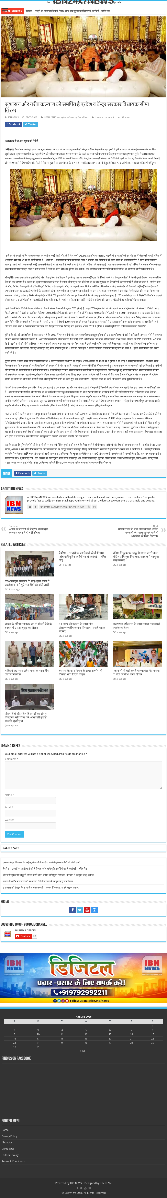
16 (14, 1038)
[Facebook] (72, 910)
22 (152, 1038)
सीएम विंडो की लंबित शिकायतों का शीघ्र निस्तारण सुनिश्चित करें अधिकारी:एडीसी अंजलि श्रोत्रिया (26, 717)
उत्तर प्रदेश (61, 117)
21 (131, 1038)
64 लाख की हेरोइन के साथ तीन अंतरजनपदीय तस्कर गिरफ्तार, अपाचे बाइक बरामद (82, 627)
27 (110, 1042)
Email (9, 807)
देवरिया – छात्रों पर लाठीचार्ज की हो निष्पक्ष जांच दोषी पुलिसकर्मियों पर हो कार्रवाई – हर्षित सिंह (82, 556)
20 (110, 1038)
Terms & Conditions (13, 1161)
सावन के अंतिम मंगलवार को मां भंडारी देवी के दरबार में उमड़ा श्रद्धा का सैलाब (28, 626)
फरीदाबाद (70, 117)
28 (131, 1042)
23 (14, 1042)
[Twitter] (80, 910)
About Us (7, 1142)
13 (110, 1034)
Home (5, 1129)
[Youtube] (87, 910)
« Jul (82, 1050)
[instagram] (94, 910)
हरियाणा (85, 117)
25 (61, 1042)
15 (152, 1034)
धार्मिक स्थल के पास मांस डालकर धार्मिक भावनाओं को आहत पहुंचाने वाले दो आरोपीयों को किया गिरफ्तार (138, 531)
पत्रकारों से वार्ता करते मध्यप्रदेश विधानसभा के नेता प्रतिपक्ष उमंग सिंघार (136, 672)
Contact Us (8, 1148)
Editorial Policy (10, 1155)
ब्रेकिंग (78, 117)
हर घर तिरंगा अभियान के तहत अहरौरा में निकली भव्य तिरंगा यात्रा (80, 672)
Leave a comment (105, 117)
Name (9, 794)
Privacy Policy (9, 1136)
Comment (11, 758)
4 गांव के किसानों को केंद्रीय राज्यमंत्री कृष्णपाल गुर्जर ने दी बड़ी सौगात (28, 529)
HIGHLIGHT (50, 117)
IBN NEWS (13, 117)
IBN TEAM (106, 1183)
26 (86, 1042)
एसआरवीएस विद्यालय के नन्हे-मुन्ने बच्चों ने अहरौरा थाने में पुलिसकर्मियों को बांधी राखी (27, 583)
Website (9, 820)
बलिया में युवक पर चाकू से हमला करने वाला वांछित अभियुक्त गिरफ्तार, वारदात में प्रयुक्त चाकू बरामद (71, 11)
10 (38, 1034)
